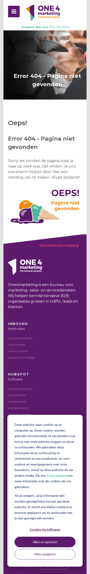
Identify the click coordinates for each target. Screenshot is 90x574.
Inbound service (18, 351)
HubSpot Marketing (20, 388)
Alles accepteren (45, 542)
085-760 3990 (45, 27)
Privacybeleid (56, 475)
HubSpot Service (18, 408)
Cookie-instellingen (45, 529)
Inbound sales (16, 344)
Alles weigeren (45, 554)
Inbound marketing (20, 338)
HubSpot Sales (17, 401)
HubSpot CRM (17, 395)
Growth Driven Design (22, 357)
